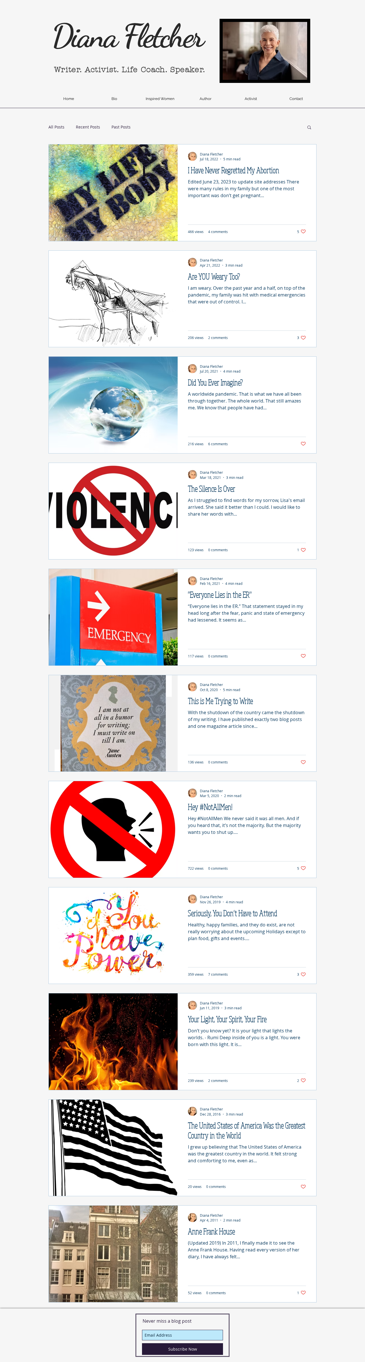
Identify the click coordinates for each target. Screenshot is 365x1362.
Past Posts (121, 127)
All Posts (56, 127)
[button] (309, 128)
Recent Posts (88, 127)
